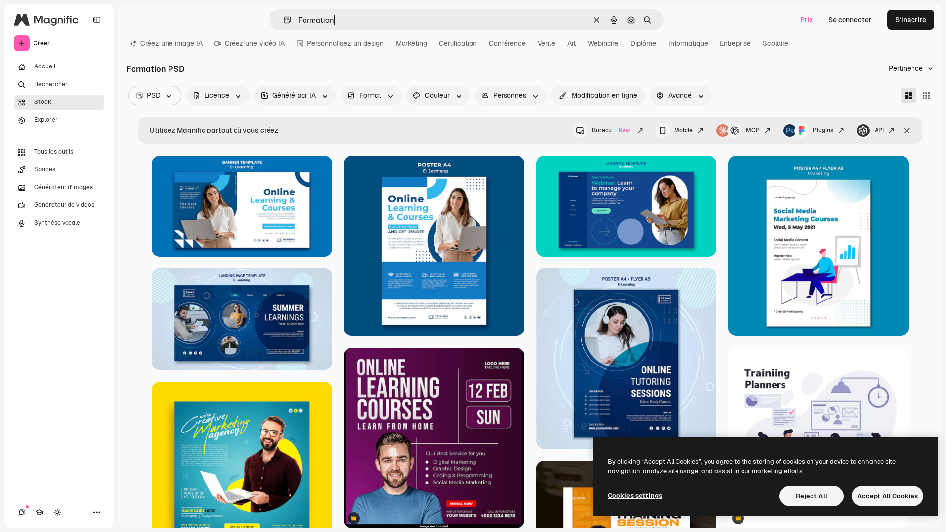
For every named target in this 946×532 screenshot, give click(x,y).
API (879, 130)
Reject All (811, 496)
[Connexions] (22, 512)
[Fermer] (907, 130)
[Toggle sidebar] (96, 20)
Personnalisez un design (345, 43)
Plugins (823, 130)
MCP (753, 130)
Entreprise (735, 43)
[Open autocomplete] (283, 20)
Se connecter (850, 19)
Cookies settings (635, 495)
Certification (458, 43)
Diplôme (643, 43)
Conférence (507, 43)
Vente (546, 43)
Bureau (611, 130)
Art (571, 43)
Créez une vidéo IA (255, 43)
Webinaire (603, 43)
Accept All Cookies (887, 496)
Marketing (411, 43)
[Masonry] (908, 95)
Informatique (688, 43)
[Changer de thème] (57, 512)
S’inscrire (910, 19)
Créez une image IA (171, 43)
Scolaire (775, 43)
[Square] (926, 95)
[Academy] (39, 512)
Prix (806, 19)
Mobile (683, 130)
